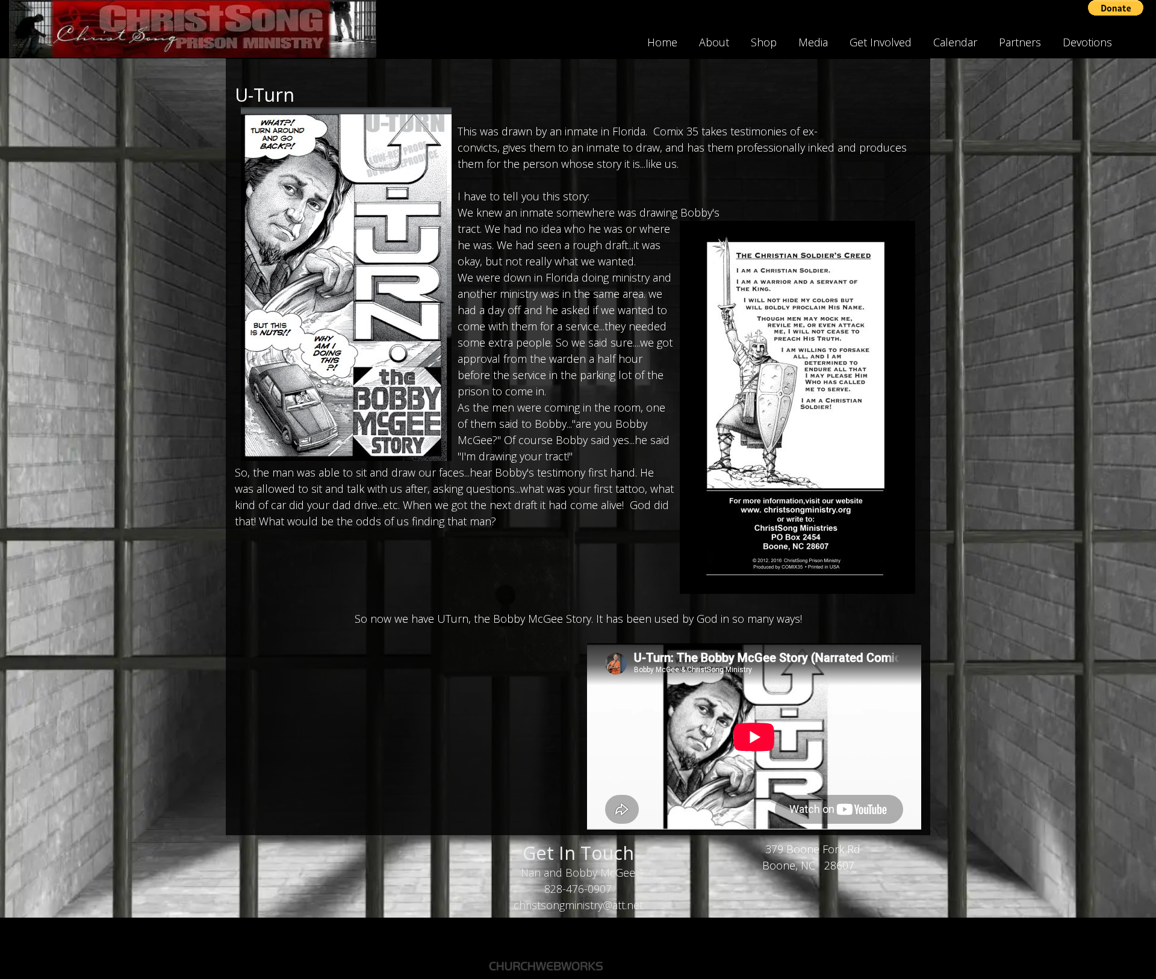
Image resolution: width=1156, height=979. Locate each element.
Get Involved (881, 42)
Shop (764, 42)
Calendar (955, 42)
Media (813, 42)
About (714, 42)
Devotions (1087, 42)
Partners (1020, 42)
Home (662, 42)
